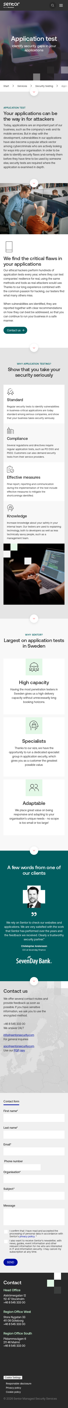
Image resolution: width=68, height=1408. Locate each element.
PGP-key (19, 1050)
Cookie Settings (13, 1377)
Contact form (11, 1101)
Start (6, 86)
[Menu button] (61, 5)
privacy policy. (27, 1236)
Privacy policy (13, 1387)
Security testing (44, 86)
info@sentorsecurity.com (18, 1035)
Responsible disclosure (18, 1383)
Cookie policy (13, 1392)
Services (22, 86)
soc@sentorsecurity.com (18, 1046)
